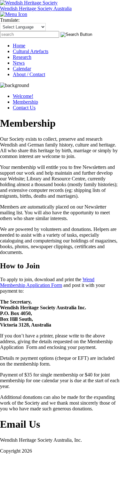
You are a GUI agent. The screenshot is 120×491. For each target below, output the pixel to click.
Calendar (22, 68)
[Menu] (13, 14)
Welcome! (23, 96)
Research (22, 57)
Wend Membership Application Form (47, 282)
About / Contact (29, 74)
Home (19, 45)
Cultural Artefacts (30, 51)
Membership (25, 102)
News (19, 63)
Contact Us (24, 107)
